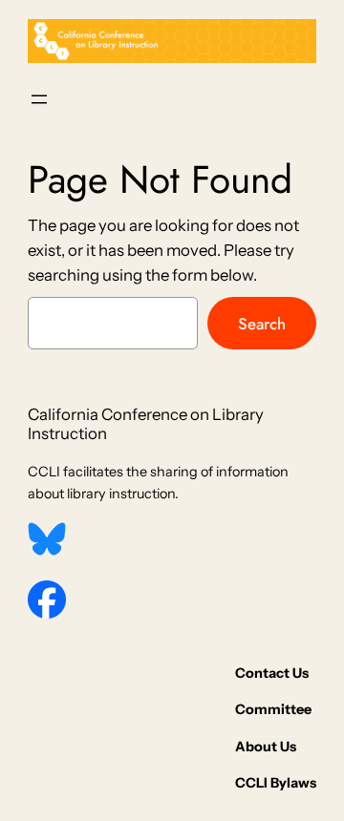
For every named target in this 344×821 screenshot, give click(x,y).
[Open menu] (39, 99)
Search (262, 323)
